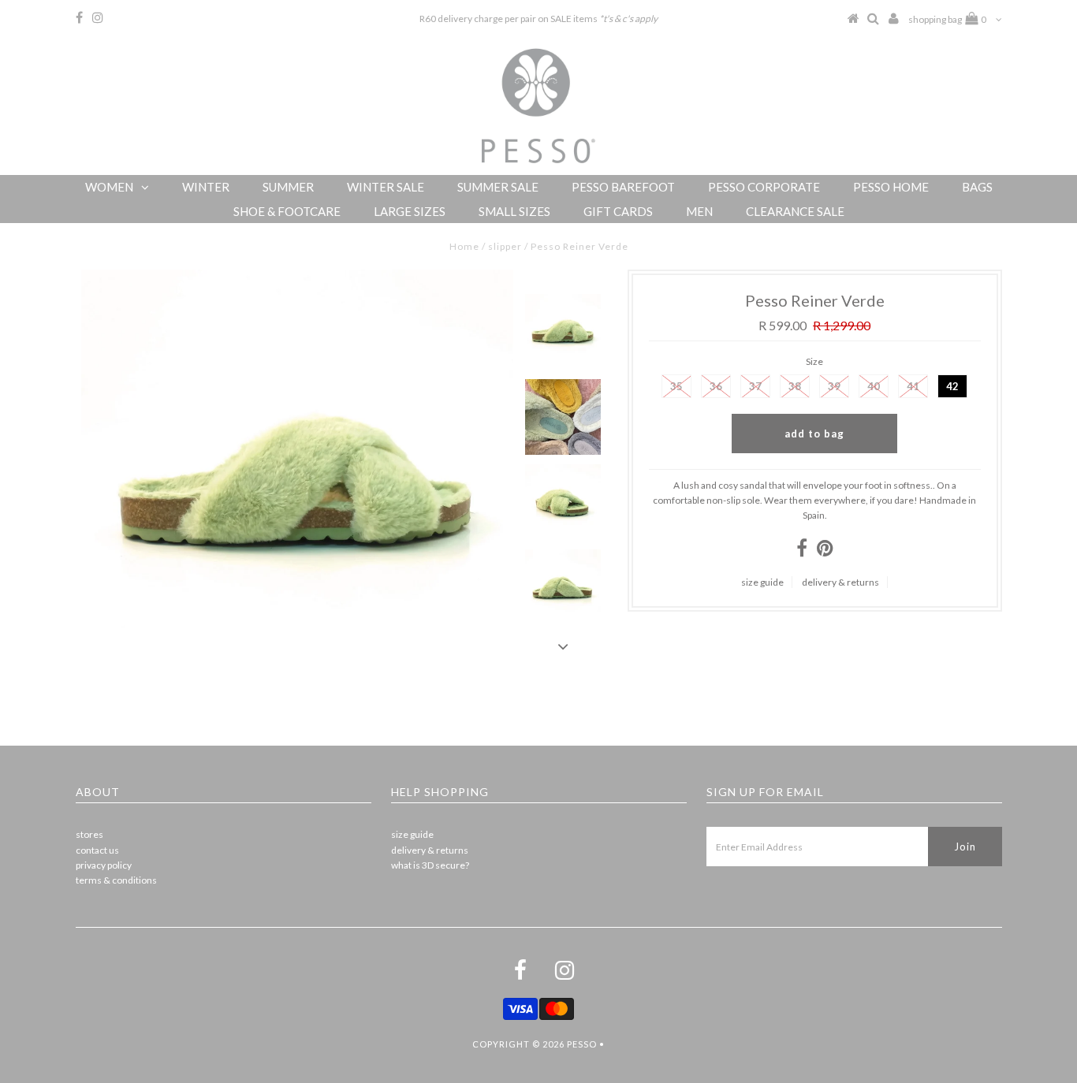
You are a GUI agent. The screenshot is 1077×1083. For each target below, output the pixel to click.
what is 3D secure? (430, 865)
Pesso (582, 1044)
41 (913, 386)
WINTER (205, 187)
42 (952, 386)
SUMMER (288, 187)
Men (699, 211)
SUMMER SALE (497, 187)
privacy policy (104, 865)
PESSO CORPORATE (764, 187)
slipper (505, 246)
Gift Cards (618, 211)
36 (716, 386)
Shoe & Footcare (287, 211)
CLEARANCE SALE (795, 211)
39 (834, 386)
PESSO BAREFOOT (623, 187)
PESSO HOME (891, 187)
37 (755, 386)
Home (464, 246)
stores (89, 834)
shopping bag (947, 19)
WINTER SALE (385, 187)
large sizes (409, 211)
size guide (762, 582)
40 (873, 386)
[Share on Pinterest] (825, 551)
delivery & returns (840, 582)
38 (794, 386)
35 (676, 386)
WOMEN (109, 187)
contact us (97, 850)
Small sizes (514, 211)
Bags (977, 187)
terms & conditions (116, 880)
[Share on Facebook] (801, 551)
